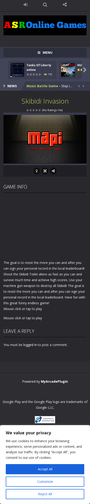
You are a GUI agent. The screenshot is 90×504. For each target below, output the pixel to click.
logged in (30, 345)
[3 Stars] (33, 110)
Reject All (45, 494)
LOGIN (25, 4)
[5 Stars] (39, 110)
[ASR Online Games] (45, 25)
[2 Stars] (30, 110)
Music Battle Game (42, 86)
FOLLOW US (64, 4)
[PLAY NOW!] (17, 69)
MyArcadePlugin (54, 381)
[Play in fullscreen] (45, 170)
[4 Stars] (36, 110)
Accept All (45, 469)
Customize (45, 481)
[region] (45, 464)
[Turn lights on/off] (36, 170)
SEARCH (45, 4)
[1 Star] (27, 110)
